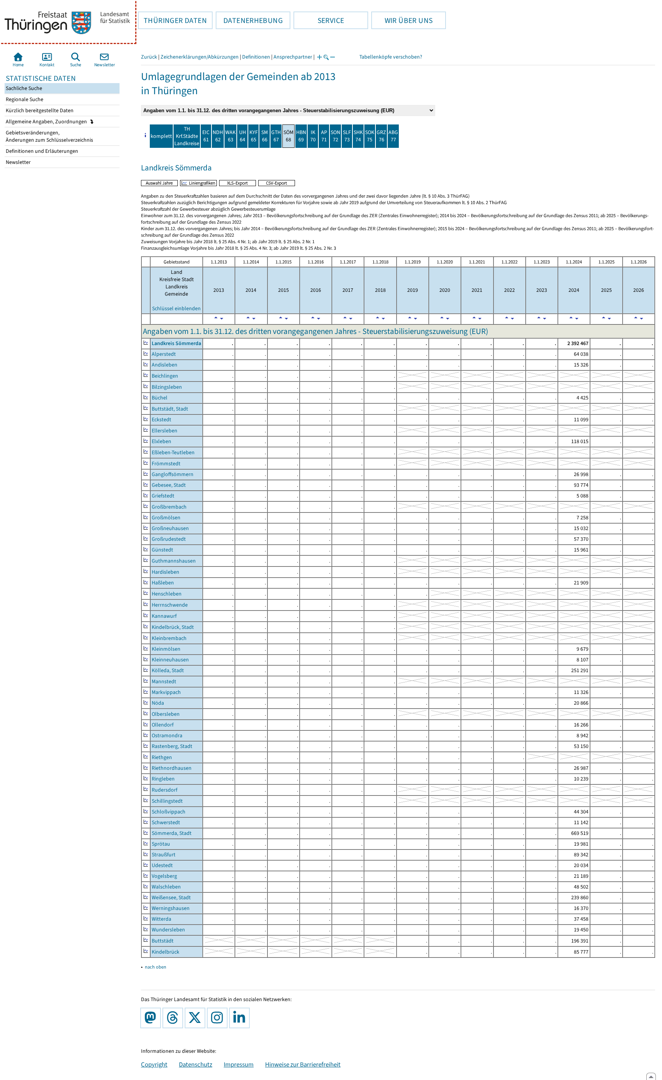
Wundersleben (168, 929)
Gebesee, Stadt (169, 485)
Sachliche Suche (23, 88)
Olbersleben (166, 714)
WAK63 (230, 136)
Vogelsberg (164, 876)
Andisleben (164, 364)
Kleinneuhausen (170, 659)
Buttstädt (163, 940)
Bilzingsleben (167, 387)
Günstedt (162, 549)
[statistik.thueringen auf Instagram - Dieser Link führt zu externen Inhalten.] (219, 1018)
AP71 (324, 136)
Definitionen (256, 57)
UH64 (242, 136)
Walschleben (166, 886)
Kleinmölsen (166, 649)
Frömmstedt (166, 463)
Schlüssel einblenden (176, 308)
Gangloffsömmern (172, 474)
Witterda (161, 919)
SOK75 (369, 136)
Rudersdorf (164, 790)
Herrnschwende (170, 605)
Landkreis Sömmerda (176, 343)
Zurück (149, 57)
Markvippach (166, 692)
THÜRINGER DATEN (172, 20)
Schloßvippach (168, 811)
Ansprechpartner (293, 57)
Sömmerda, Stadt (172, 833)
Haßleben (163, 582)
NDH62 (218, 136)
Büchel (159, 397)
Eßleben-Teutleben (173, 452)
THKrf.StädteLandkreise (186, 136)
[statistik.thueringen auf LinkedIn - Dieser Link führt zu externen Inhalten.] (241, 1018)
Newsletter (18, 162)
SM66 (264, 136)
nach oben (155, 967)
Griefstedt (163, 495)
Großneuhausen (170, 528)
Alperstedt (164, 354)
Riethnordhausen (172, 768)
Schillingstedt (167, 801)
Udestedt (162, 865)
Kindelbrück (165, 952)
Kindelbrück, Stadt (173, 627)
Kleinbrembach (169, 638)
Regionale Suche (24, 99)
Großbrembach (169, 507)
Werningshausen (171, 908)
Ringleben (163, 778)
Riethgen (162, 757)
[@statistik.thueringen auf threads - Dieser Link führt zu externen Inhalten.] (174, 1018)
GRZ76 (381, 136)
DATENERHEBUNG (249, 20)
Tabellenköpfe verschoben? (390, 57)
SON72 (335, 136)
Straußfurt (163, 854)
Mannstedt (164, 681)
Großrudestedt (169, 539)
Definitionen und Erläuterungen (41, 151)
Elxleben (161, 441)
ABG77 (393, 136)
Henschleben (167, 593)
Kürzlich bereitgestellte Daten (39, 110)
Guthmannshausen (174, 561)
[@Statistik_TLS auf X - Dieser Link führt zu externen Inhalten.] (196, 1018)
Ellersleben (164, 430)
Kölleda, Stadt (168, 670)
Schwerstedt (166, 822)
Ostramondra (167, 735)
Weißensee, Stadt (171, 897)
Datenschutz (195, 1064)
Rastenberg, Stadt (172, 746)
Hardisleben (165, 572)
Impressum (239, 1064)
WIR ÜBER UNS (402, 20)
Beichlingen (165, 376)
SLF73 (347, 136)
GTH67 (276, 136)
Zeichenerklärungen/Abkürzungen (200, 57)
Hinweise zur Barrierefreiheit (303, 1064)
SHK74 (358, 136)
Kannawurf (164, 616)
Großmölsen (166, 517)
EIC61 (206, 136)
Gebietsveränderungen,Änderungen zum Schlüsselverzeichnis (49, 136)
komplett (161, 136)
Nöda (158, 703)
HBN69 (301, 136)
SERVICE (318, 20)
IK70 (313, 136)
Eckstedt (161, 419)
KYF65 (253, 136)
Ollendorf (163, 724)
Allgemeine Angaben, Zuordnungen (47, 121)
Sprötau (161, 844)
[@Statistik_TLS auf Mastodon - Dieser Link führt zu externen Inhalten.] (152, 1018)
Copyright (154, 1064)
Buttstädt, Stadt (170, 408)
